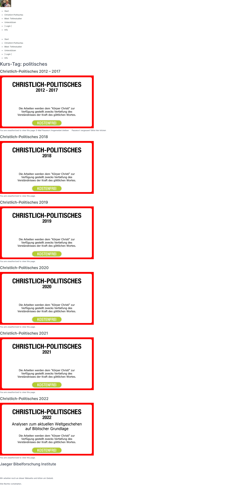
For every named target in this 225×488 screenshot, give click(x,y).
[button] (112, 34)
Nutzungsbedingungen (10, 472)
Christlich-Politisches (13, 15)
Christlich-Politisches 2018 (24, 136)
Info (6, 30)
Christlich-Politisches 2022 (24, 398)
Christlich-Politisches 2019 (24, 202)
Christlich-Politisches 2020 (24, 267)
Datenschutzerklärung (9, 470)
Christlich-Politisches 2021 (24, 333)
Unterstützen (10, 22)
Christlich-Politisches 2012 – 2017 (30, 71)
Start (6, 11)
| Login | (8, 26)
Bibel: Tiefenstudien (13, 18)
